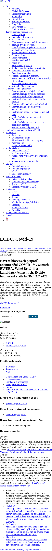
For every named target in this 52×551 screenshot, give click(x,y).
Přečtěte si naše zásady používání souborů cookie (29, 449)
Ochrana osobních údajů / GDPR (21, 377)
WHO (14, 171)
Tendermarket (12, 369)
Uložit (3, 549)
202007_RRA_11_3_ (10, 303)
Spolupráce (17, 16)
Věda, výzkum (12, 148)
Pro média (16, 24)
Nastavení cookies (14, 379)
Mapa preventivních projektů (25, 161)
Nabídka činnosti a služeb (17, 212)
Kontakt (9, 215)
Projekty (9, 163)
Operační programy (20, 166)
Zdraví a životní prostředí (23, 45)
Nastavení (5, 452)
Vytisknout (5, 307)
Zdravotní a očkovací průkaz (25, 70)
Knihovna (10, 189)
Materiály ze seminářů (22, 145)
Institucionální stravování (23, 86)
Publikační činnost (20, 207)
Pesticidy (16, 63)
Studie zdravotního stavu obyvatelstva (29, 68)
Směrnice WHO (19, 184)
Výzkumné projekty (21, 153)
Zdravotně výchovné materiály (25, 181)
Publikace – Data (13, 176)
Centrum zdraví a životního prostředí (28, 94)
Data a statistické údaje (22, 179)
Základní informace (20, 11)
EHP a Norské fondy (21, 174)
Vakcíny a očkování (21, 60)
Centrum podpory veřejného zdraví (27, 91)
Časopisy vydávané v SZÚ (24, 187)
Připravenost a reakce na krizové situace (30, 42)
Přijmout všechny (36, 452)
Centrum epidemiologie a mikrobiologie (30, 104)
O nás (14, 192)
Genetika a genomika (21, 73)
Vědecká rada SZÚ (20, 150)
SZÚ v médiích (19, 27)
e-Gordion (10, 366)
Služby (15, 197)
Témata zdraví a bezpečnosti (19, 32)
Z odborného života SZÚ (23, 29)
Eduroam (10, 387)
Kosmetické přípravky (22, 65)
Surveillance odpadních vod (24, 83)
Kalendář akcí (18, 143)
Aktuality (16, 8)
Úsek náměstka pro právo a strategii (28, 117)
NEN (8, 372)
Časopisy (16, 205)
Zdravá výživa (18, 34)
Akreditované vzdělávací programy (28, 140)
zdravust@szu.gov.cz (16, 345)
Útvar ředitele (18, 119)
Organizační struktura (21, 14)
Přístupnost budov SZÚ (16, 384)
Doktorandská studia (21, 137)
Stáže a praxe (18, 135)
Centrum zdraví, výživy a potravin (27, 96)
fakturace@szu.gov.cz (16, 414)
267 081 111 (12, 343)
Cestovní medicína (20, 57)
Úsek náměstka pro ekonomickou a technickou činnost (28, 123)
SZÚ (8, 6)
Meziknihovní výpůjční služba (25, 202)
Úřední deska (18, 19)
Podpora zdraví (18, 55)
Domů (2, 248)
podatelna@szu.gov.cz (16, 403)
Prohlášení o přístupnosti (17, 382)
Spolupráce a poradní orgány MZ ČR (23, 130)
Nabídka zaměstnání (21, 21)
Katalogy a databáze (21, 199)
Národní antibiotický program (25, 76)
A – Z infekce (18, 39)
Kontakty (16, 210)
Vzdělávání (11, 132)
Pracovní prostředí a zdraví (24, 52)
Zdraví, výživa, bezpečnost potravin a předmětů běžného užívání (29, 48)
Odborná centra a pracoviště (18, 88)
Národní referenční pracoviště (25, 127)
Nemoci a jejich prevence (23, 37)
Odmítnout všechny (19, 452)
